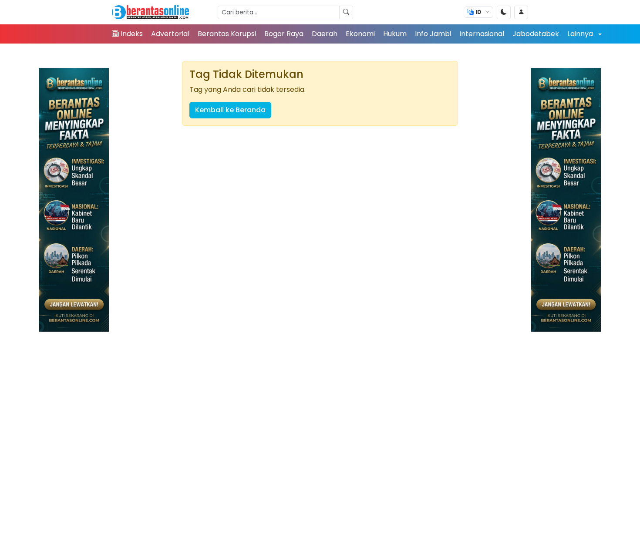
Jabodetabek (535, 34)
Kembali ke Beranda (230, 110)
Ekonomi (360, 34)
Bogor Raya (283, 34)
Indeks (132, 34)
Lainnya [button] (581, 34)
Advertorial (170, 34)
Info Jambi (433, 34)
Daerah (324, 34)
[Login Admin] (521, 12)
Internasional (481, 34)
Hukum (395, 34)
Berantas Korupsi (227, 34)
